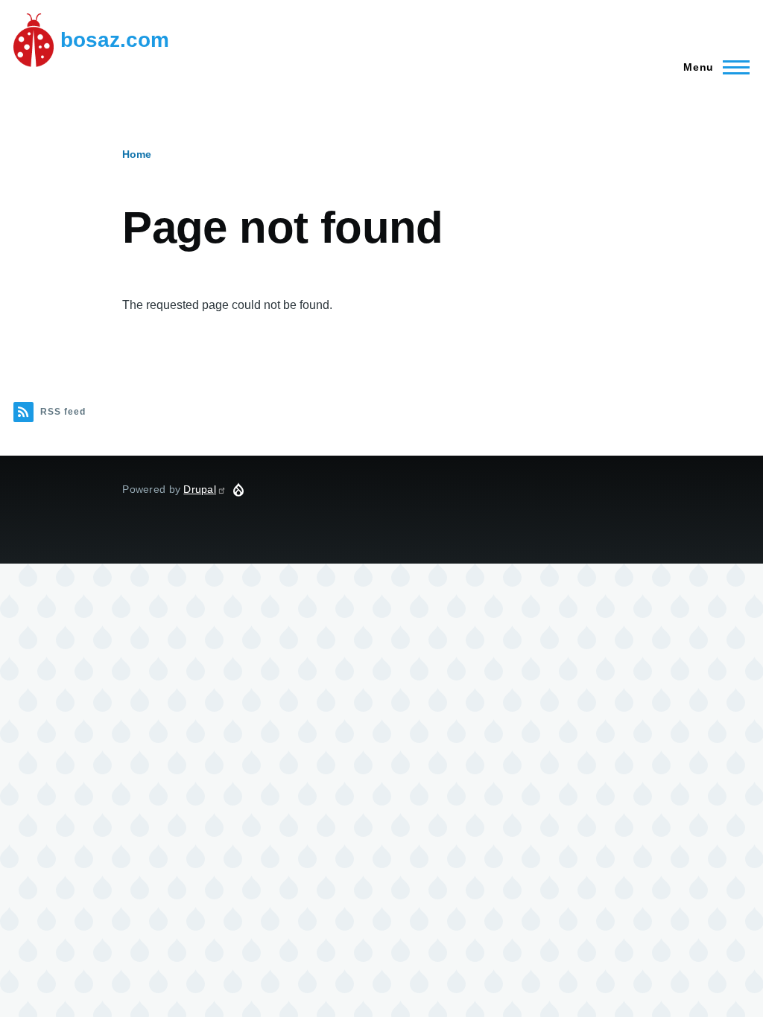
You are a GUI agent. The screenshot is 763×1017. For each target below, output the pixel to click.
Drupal (199, 489)
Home (136, 154)
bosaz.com (114, 39)
